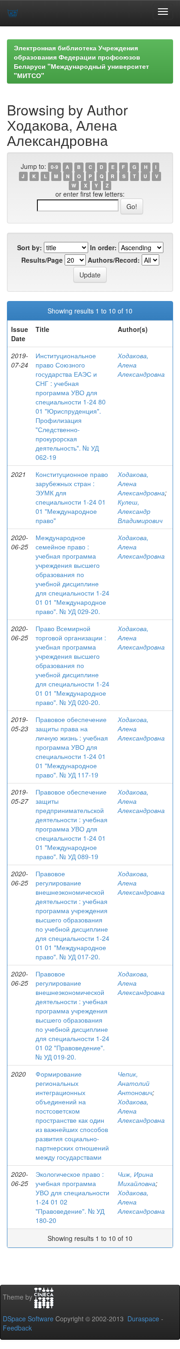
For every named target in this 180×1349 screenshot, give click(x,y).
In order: (103, 247)
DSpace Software (28, 1318)
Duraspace (143, 1318)
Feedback (17, 1327)
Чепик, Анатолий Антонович (135, 1083)
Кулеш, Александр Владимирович (140, 511)
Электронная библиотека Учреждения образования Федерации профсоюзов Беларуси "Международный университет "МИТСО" (81, 61)
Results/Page (42, 260)
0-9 (54, 166)
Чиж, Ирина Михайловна (137, 1178)
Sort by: (29, 247)
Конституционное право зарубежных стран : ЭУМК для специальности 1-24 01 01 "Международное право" (72, 497)
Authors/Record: (114, 260)
